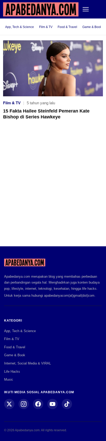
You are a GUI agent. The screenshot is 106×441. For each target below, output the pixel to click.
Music (8, 379)
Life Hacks (12, 371)
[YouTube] (52, 404)
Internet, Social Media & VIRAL (27, 363)
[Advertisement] (53, 186)
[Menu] (86, 9)
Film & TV (45, 27)
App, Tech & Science (19, 27)
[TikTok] (67, 404)
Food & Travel (67, 27)
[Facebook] (38, 404)
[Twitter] (9, 404)
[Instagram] (24, 404)
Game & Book (92, 27)
